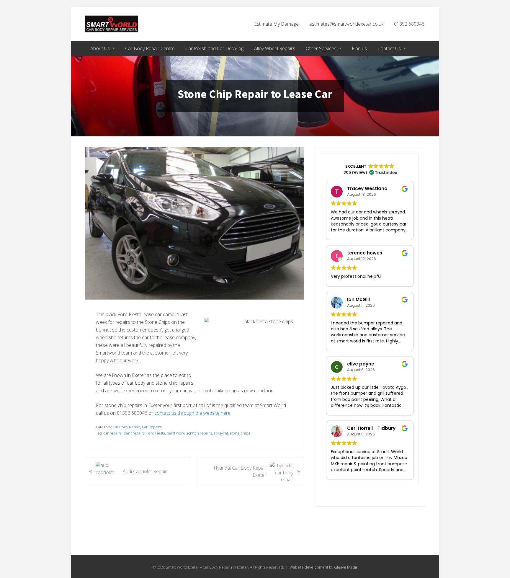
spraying (221, 433)
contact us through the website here (192, 413)
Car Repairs (151, 427)
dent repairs (134, 433)
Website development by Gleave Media (324, 567)
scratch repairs (199, 433)
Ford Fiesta (155, 433)
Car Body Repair (126, 427)
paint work (175, 433)
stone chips (240, 433)
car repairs (112, 433)
